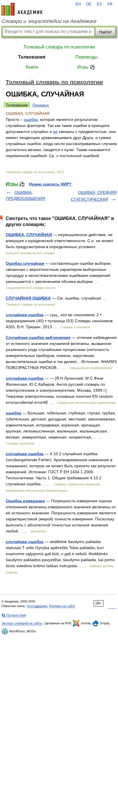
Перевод (40, 105)
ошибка (31, 119)
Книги (32, 67)
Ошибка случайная (25, 263)
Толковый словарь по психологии (59, 47)
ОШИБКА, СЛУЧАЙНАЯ (29, 234)
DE (88, 4)
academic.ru (22, 9)
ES (99, 4)
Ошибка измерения (25, 501)
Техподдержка (37, 606)
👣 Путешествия (13, 615)
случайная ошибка (25, 314)
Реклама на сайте (62, 606)
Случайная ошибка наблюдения (38, 337)
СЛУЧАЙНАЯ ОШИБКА (28, 298)
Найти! (105, 32)
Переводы (86, 57)
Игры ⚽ (86, 67)
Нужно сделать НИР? (50, 184)
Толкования (31, 57)
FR (109, 4)
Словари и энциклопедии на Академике (49, 21)
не (55, 131)
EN (78, 4)
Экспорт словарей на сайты (21, 623)
